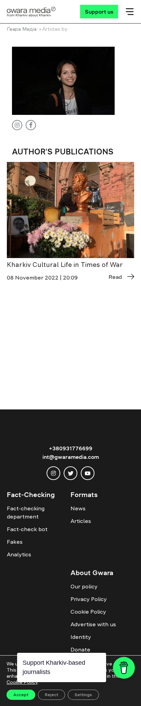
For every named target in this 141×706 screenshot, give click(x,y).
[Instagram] (17, 125)
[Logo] (31, 11)
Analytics (19, 554)
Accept (20, 695)
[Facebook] (31, 125)
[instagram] (53, 473)
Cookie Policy (88, 611)
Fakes (15, 541)
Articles (80, 521)
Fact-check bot (27, 529)
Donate (80, 649)
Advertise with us (93, 624)
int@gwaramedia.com (70, 457)
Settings (83, 695)
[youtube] (87, 473)
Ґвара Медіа (22, 29)
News (78, 508)
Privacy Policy (88, 599)
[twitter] (70, 473)
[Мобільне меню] (129, 11)
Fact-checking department (25, 512)
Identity (80, 637)
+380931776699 (70, 448)
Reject (51, 695)
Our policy (84, 586)
